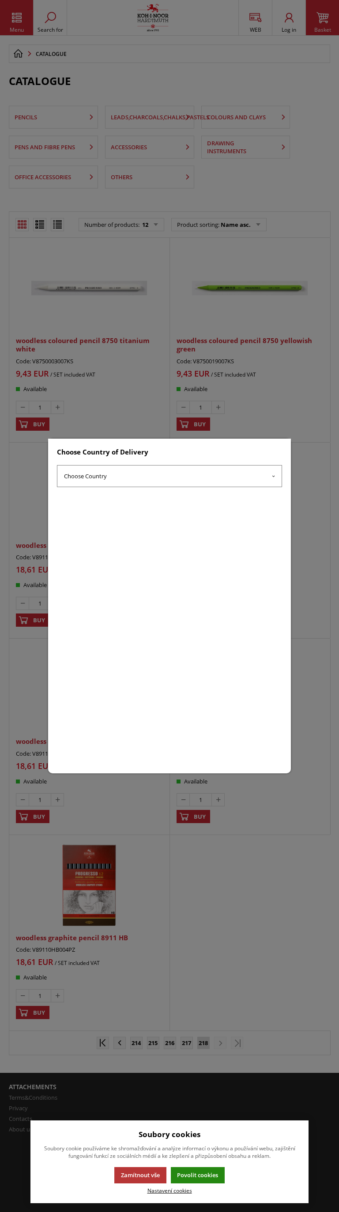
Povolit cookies (197, 1175)
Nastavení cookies (169, 1190)
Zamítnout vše (140, 1175)
